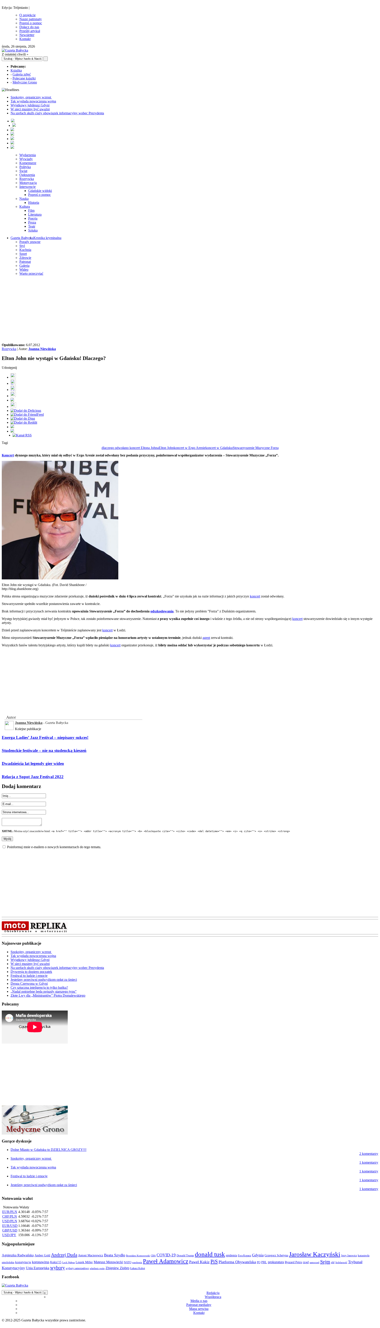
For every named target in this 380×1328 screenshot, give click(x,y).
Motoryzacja (28, 183)
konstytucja (23, 1262)
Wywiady (26, 159)
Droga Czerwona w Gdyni (29, 983)
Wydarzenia (27, 155)
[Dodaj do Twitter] (13, 383)
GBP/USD (9, 1230)
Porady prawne (29, 242)
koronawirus (40, 1262)
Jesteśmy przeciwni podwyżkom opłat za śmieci (44, 979)
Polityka (25, 167)
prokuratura (276, 1262)
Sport (23, 254)
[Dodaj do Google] (12, 400)
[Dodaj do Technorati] (12, 431)
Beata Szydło (114, 1255)
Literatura (35, 214)
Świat (23, 171)
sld (332, 1262)
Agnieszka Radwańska (18, 1255)
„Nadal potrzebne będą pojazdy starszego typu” (44, 991)
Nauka (24, 198)
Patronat (25, 261)
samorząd (314, 1262)
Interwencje (27, 187)
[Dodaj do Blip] (13, 389)
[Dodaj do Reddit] (24, 422)
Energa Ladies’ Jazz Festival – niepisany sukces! (45, 737)
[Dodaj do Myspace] (12, 427)
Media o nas (198, 1301)
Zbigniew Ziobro (117, 1268)
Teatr (31, 226)
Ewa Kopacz (244, 1255)
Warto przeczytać (31, 273)
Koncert (8, 455)
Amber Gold (42, 1255)
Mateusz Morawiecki (108, 1262)
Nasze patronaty (30, 19)
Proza (32, 222)
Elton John (166, 448)
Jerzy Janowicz (349, 1255)
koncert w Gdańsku (219, 448)
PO (258, 1262)
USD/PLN (9, 1221)
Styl (22, 246)
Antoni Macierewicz (90, 1255)
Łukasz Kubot (137, 1268)
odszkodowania (162, 611)
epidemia (231, 1255)
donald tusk (210, 1254)
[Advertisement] (190, 310)
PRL (264, 1262)
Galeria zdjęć (22, 74)
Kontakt (25, 39)
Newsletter (26, 35)
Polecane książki (24, 78)
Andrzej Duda (64, 1255)
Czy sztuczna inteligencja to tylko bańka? (39, 987)
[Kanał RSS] (22, 435)
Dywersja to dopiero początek (31, 972)
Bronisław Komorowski (138, 1255)
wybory (57, 1267)
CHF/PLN (9, 1216)
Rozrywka (26, 179)
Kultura (24, 206)
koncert (255, 596)
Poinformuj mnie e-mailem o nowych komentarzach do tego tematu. (54, 847)
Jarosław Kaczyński (314, 1254)
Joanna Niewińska (42, 349)
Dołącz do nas (29, 27)
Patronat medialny (198, 1305)
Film (31, 210)
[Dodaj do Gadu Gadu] (13, 406)
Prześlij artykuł (29, 31)
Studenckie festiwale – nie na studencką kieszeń (44, 750)
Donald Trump (185, 1255)
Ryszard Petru (293, 1262)
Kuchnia (25, 250)
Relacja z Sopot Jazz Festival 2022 (33, 776)
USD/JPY (9, 1235)
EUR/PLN (9, 1212)
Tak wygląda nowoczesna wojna (33, 101)
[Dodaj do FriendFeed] (27, 414)
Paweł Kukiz (199, 1262)
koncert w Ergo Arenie (189, 448)
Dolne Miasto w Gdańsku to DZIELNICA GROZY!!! (48, 1150)
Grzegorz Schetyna (276, 1255)
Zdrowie (25, 258)
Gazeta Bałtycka (22, 238)
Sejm (325, 1261)
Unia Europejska (37, 1268)
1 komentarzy (368, 1162)
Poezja (32, 218)
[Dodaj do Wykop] (13, 396)
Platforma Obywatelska (237, 1262)
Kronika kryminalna (47, 238)
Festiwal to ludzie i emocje (29, 975)
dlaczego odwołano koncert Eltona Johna (130, 448)
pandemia (137, 1262)
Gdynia (258, 1255)
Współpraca (213, 1297)
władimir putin (97, 1268)
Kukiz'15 (55, 1262)
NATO (127, 1262)
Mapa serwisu (198, 1309)
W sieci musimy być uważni (30, 109)
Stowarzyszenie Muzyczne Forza (256, 448)
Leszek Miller (84, 1262)
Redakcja (212, 1293)
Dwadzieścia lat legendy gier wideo (33, 763)
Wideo (23, 269)
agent (206, 638)
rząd (306, 1262)
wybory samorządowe (77, 1268)
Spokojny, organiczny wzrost (31, 97)
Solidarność (341, 1262)
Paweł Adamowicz (165, 1261)
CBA (153, 1255)
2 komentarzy (368, 1154)
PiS (214, 1261)
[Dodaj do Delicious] (26, 410)
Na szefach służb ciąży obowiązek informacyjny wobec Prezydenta (57, 113)
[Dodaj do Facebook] (13, 377)
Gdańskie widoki (40, 191)
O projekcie (27, 15)
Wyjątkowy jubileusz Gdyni (30, 105)
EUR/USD (10, 1226)
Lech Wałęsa (68, 1262)
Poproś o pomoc (30, 23)
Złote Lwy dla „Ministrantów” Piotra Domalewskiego (48, 995)
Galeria (24, 265)
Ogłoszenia (27, 175)
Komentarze (27, 163)
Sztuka (33, 230)
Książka (16, 70)
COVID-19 (166, 1255)
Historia (33, 202)
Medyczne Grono (25, 82)
